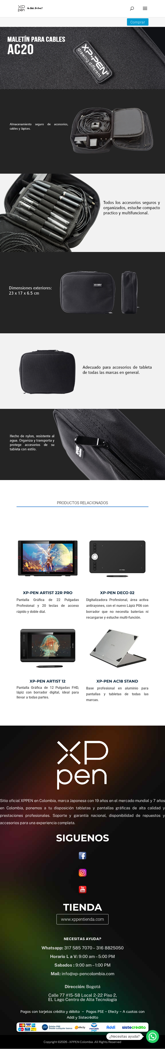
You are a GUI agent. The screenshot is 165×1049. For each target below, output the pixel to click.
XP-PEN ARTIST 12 (48, 681)
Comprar (137, 22)
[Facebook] (82, 858)
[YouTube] (82, 892)
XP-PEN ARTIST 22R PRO (47, 592)
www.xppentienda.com (82, 919)
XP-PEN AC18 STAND (117, 681)
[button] (152, 1036)
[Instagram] (82, 876)
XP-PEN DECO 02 (117, 592)
